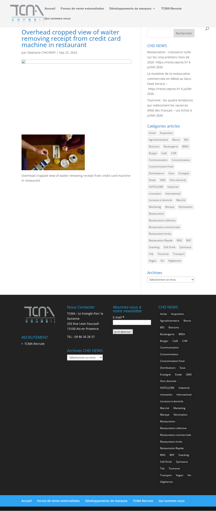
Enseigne (183, 173)
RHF (188, 240)
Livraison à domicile (160, 200)
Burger (153, 153)
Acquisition (166, 133)
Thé (151, 254)
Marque (169, 207)
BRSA (185, 146)
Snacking (154, 247)
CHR (173, 153)
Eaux (171, 173)
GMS (163, 180)
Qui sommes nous (58, 18)
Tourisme (163, 254)
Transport (179, 254)
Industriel (172, 187)
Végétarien (174, 260)
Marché (180, 200)
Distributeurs (156, 173)
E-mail (118, 317)
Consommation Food (161, 166)
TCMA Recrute (171, 8)
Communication (158, 160)
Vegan (152, 260)
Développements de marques (130, 8)
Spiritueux (185, 247)
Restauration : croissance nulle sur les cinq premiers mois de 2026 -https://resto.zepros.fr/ (169, 57)
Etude (152, 180)
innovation (155, 193)
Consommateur (181, 160)
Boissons (154, 146)
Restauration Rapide (161, 240)
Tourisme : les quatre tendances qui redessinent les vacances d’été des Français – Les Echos (170, 105)
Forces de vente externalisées (82, 8)
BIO (186, 139)
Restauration (156, 213)
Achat (152, 133)
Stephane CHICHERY (41, 52)
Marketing (155, 207)
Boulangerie (171, 146)
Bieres (176, 139)
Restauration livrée (160, 233)
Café (164, 153)
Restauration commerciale (164, 227)
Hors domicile (178, 180)
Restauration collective (162, 220)
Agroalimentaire (158, 139)
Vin (162, 260)
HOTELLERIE (156, 187)
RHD (179, 240)
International (172, 193)
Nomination (185, 207)
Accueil (50, 8)
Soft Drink (169, 247)
